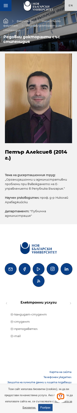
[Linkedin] (66, 269)
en (71, 5)
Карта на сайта (60, 372)
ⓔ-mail (15, 336)
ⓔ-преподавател (24, 329)
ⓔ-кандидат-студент (28, 314)
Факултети (25, 21)
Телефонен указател (57, 377)
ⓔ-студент (20, 322)
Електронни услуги (39, 302)
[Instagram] (53, 269)
